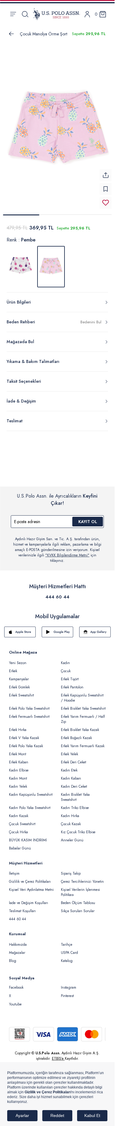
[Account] (87, 14)
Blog (12, 957)
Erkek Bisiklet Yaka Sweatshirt (83, 705)
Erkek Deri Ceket (73, 758)
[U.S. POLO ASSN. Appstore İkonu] (20, 628)
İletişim (14, 870)
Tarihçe (66, 941)
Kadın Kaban (71, 774)
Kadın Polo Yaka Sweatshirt (29, 804)
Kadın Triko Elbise (75, 804)
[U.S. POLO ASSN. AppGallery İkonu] (95, 628)
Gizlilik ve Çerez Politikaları (30, 878)
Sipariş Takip (71, 870)
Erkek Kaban (18, 758)
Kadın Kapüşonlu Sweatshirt (30, 791)
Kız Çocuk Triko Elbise (78, 828)
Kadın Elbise (18, 766)
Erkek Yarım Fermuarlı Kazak (82, 742)
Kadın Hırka (70, 812)
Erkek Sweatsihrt (21, 691)
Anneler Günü (72, 836)
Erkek (13, 667)
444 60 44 (57, 593)
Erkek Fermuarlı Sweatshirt (29, 713)
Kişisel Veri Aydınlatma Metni (31, 886)
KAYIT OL (87, 518)
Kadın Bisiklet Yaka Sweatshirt (75, 793)
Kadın (65, 659)
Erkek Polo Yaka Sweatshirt (29, 705)
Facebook (16, 984)
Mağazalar (17, 949)
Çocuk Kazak (71, 820)
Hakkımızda (18, 941)
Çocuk (65, 667)
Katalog (67, 957)
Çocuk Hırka (18, 828)
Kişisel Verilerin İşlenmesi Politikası (80, 888)
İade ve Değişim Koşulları (28, 899)
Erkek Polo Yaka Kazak (26, 742)
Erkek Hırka (17, 726)
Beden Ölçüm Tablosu (78, 899)
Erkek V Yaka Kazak (24, 734)
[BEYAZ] (20, 263)
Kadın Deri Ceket (74, 783)
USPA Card (69, 949)
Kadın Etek (69, 766)
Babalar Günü (20, 844)
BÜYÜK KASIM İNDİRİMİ (28, 836)
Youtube (15, 1000)
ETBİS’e (58, 1055)
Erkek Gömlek (19, 683)
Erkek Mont (17, 750)
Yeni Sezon (17, 659)
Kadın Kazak (18, 812)
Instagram (68, 984)
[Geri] (11, 33)
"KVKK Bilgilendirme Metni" (67, 551)
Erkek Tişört (70, 675)
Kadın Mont (18, 774)
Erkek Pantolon (72, 683)
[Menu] (13, 14)
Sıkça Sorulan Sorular (77, 907)
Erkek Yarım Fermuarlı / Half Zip (83, 715)
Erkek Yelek (69, 750)
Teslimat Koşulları (22, 907)
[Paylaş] (106, 172)
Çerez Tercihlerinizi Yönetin (82, 878)
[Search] (25, 14)
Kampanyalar (19, 675)
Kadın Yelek (18, 783)
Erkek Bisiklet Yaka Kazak (80, 726)
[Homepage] (56, 14)
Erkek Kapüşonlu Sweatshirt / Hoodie (82, 694)
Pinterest (67, 992)
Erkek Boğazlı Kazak (76, 734)
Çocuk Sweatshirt (22, 820)
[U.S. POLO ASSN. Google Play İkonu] (57, 628)
